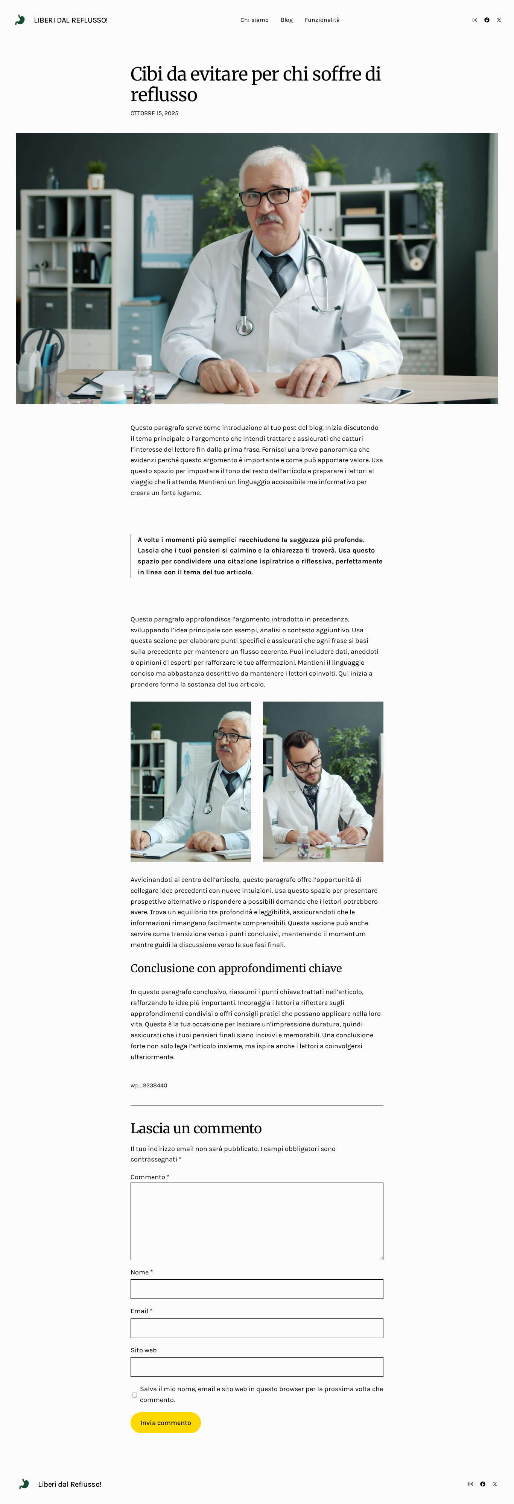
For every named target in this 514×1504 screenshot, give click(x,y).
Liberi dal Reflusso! (71, 20)
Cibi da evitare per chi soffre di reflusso (256, 84)
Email (141, 1311)
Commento (150, 1177)
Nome (142, 1272)
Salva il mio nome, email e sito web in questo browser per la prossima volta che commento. (261, 1394)
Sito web (144, 1350)
